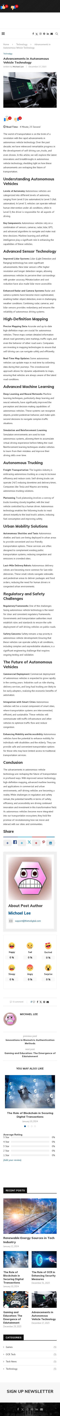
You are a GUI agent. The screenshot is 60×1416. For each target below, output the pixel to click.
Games (31, 1347)
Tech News (31, 1361)
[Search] (56, 34)
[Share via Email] (47, 1001)
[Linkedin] (48, 34)
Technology (21, 44)
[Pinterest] (44, 34)
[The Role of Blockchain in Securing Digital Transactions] (30, 1091)
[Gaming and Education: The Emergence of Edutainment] (15, 1299)
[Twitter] (37, 34)
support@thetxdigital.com (28, 920)
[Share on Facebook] (37, 1001)
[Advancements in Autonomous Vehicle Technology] (44, 1299)
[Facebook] (33, 34)
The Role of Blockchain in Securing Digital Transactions (13, 1277)
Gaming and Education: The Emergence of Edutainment (12, 1317)
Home (6, 44)
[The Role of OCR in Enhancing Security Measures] (44, 1259)
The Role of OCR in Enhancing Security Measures (44, 1276)
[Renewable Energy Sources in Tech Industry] (30, 1216)
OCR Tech (31, 1354)
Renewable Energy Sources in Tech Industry (28, 1240)
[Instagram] (41, 34)
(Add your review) (12, 1160)
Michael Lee (18, 66)
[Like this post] (34, 1001)
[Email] (51, 34)
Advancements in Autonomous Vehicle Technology (44, 1316)
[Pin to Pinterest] (44, 1001)
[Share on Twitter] (41, 1001)
